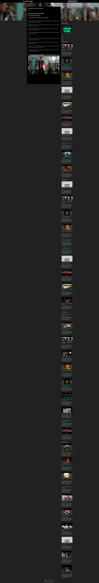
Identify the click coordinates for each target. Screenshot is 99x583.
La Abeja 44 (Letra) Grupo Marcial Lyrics (67, 121)
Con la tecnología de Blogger (50, 580)
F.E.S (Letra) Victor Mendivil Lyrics (66, 356)
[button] (28, 10)
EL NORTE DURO (28, 1)
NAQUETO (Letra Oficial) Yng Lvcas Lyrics (67, 413)
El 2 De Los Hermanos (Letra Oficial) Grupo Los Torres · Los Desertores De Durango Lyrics (67, 79)
